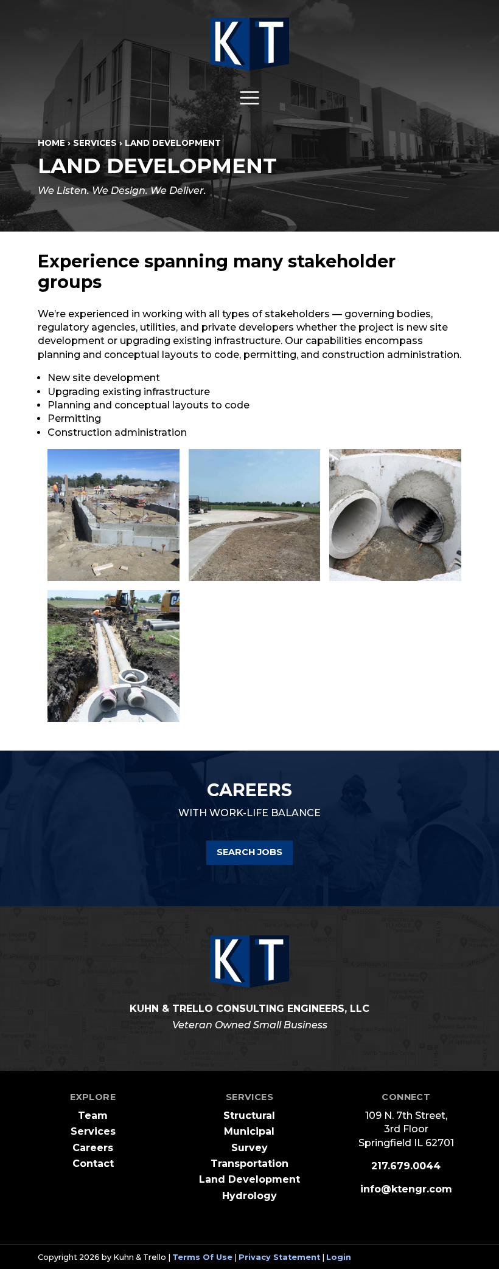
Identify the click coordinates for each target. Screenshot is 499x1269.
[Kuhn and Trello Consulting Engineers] (249, 44)
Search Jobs (249, 852)
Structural (249, 1115)
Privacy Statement (279, 1257)
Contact (93, 1163)
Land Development (249, 1179)
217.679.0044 (406, 1166)
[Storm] (395, 515)
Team (93, 1115)
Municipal (249, 1131)
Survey (249, 1148)
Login (338, 1257)
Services (93, 1131)
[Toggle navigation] (249, 97)
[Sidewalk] (255, 515)
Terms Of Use (202, 1257)
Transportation (249, 1163)
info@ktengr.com (406, 1189)
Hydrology (249, 1196)
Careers (92, 1148)
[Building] (113, 515)
